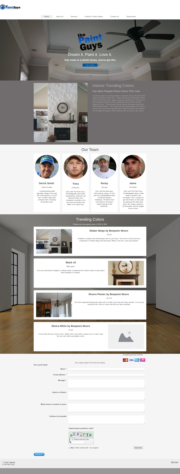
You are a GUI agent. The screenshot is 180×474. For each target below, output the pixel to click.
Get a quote (90, 65)
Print (6, 462)
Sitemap (12, 462)
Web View (174, 462)
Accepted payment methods (133, 355)
